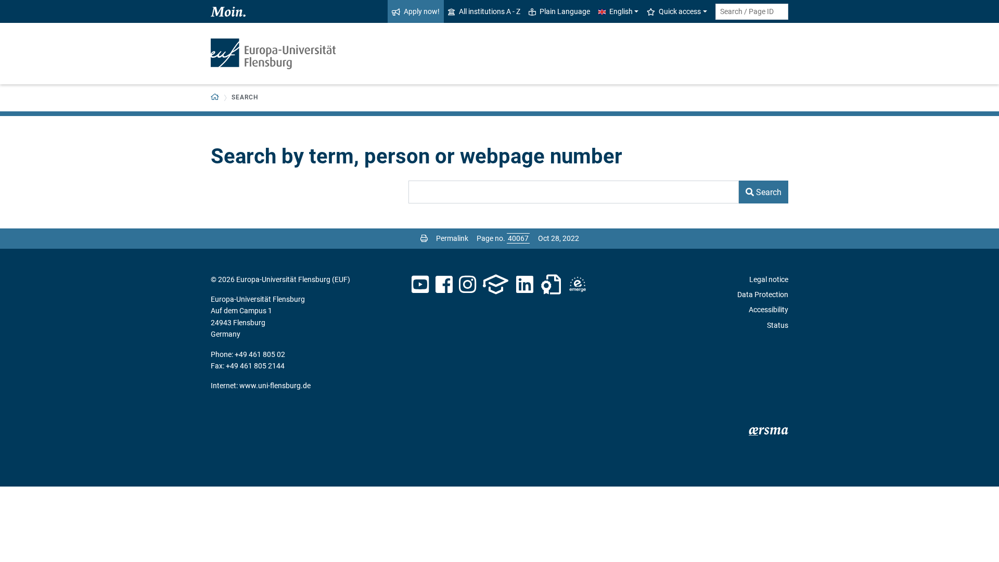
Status (777, 325)
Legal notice (768, 279)
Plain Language (565, 11)
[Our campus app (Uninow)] (495, 285)
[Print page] (424, 238)
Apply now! (422, 11)
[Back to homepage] (273, 54)
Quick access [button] (680, 11)
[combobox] (751, 12)
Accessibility (768, 309)
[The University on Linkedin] (525, 285)
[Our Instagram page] (467, 285)
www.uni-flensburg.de (275, 385)
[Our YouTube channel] (420, 285)
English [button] (621, 11)
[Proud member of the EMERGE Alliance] (577, 285)
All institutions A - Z (489, 11)
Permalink (452, 238)
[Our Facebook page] (444, 285)
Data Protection (762, 294)
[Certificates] (551, 285)
